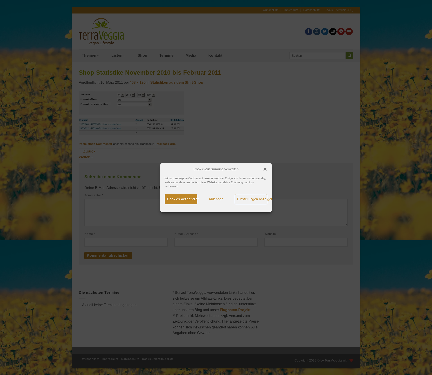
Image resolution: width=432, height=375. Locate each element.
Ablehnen (216, 199)
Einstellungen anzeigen (252, 199)
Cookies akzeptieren (182, 199)
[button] (265, 169)
